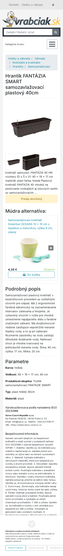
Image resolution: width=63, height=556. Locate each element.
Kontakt (14, 4)
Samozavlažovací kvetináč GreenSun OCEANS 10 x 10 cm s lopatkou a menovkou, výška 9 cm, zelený (30, 226)
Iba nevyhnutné (36, 548)
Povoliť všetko (15, 548)
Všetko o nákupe (32, 4)
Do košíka (33, 274)
